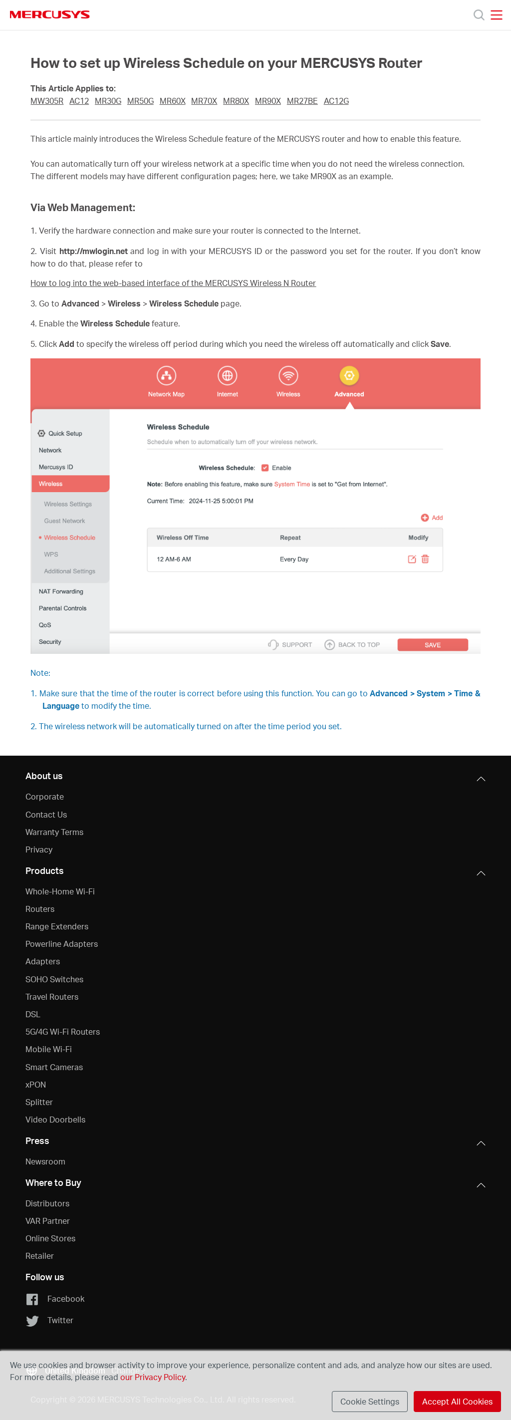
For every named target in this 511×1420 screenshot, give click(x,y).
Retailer (39, 1255)
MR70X (204, 101)
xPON (35, 1084)
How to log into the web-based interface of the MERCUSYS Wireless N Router (173, 283)
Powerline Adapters (61, 943)
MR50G (140, 101)
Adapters (42, 961)
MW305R (46, 101)
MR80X (236, 101)
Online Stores (50, 1238)
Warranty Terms (54, 832)
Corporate (44, 796)
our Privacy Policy (152, 1377)
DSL (32, 1014)
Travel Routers (51, 996)
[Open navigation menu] (497, 15)
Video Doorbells (55, 1119)
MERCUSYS (50, 14)
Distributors (47, 1203)
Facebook (65, 1298)
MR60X (173, 101)
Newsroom (45, 1161)
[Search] (479, 15)
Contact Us (46, 814)
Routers (39, 908)
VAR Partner (47, 1220)
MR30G (108, 101)
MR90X (268, 101)
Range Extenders (56, 926)
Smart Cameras (54, 1067)
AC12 (79, 101)
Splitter (39, 1102)
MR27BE (302, 101)
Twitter (60, 1320)
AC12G (336, 101)
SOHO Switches (54, 979)
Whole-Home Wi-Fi (60, 891)
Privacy (38, 849)
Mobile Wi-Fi (48, 1049)
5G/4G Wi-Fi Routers (62, 1031)
